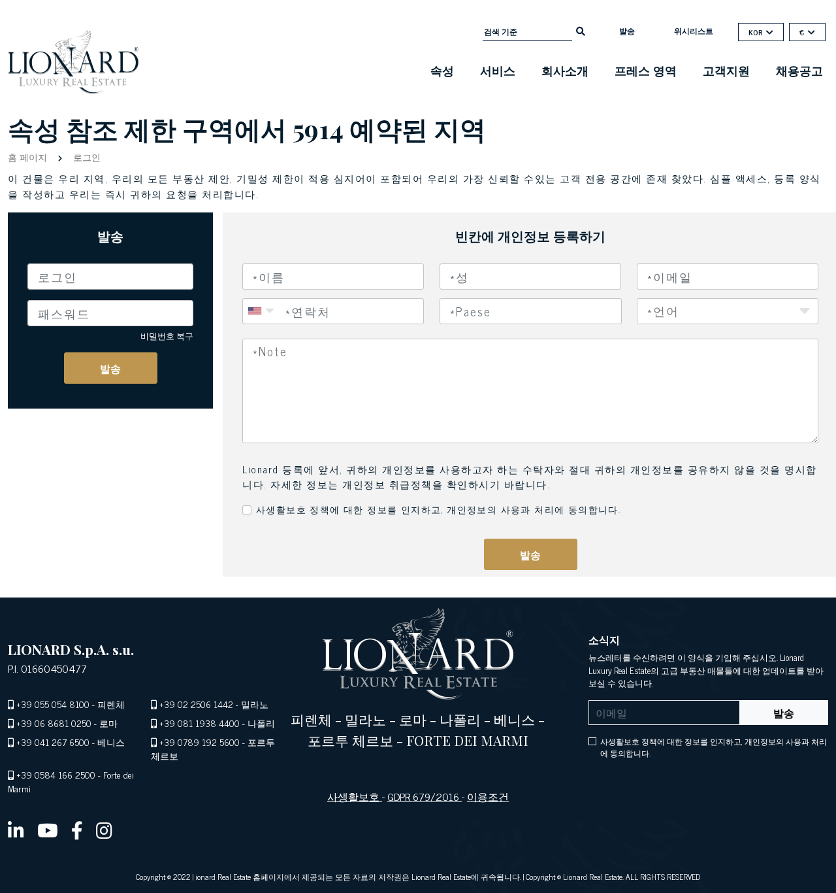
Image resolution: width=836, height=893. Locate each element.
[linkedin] (16, 830)
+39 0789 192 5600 (199, 741)
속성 (442, 70)
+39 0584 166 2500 (56, 774)
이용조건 (488, 796)
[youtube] (47, 830)
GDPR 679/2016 (424, 796)
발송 (627, 30)
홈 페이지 (29, 156)
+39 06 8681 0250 (54, 722)
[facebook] (77, 830)
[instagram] (104, 830)
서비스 (497, 70)
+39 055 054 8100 (53, 703)
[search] (580, 30)
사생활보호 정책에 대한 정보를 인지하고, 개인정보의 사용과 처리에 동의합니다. (438, 509)
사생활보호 (354, 796)
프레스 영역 (646, 70)
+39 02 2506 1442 (196, 703)
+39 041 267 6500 (53, 741)
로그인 (86, 156)
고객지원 (726, 70)
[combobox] (531, 311)
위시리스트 (693, 30)
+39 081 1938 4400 (199, 722)
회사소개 (564, 70)
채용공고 (799, 70)
